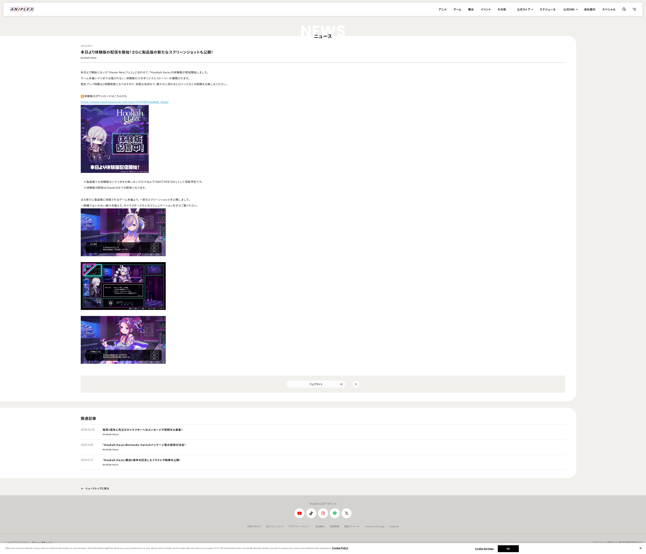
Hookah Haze (89, 57)
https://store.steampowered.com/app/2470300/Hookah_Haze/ (125, 102)
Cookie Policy (340, 548)
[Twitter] (355, 384)
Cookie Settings (375, 526)
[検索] (624, 9)
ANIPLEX (22, 9)
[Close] (640, 548)
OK (508, 548)
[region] (323, 548)
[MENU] (634, 9)
